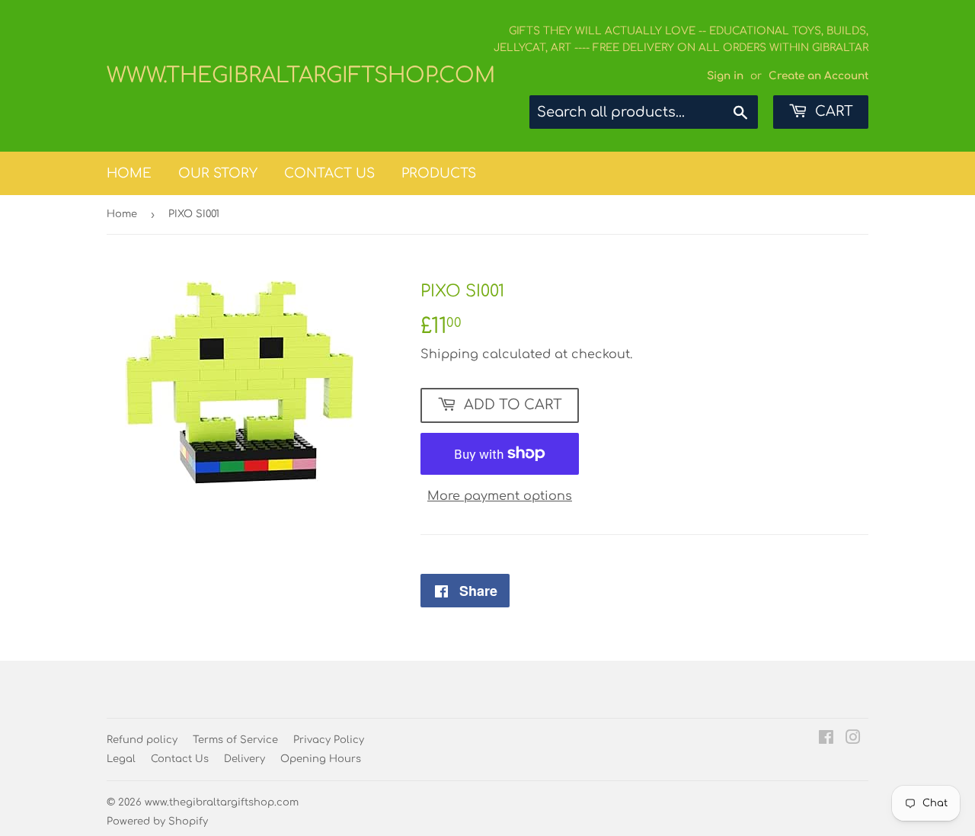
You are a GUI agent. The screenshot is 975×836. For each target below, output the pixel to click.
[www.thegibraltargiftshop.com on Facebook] (826, 739)
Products (438, 173)
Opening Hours (320, 759)
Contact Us (329, 173)
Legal (121, 759)
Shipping (449, 354)
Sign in (725, 76)
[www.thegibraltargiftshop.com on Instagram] (853, 739)
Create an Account (818, 76)
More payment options (499, 496)
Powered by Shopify (157, 821)
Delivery (244, 759)
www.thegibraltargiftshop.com (297, 75)
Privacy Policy (328, 740)
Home (129, 173)
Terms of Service (235, 740)
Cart (832, 111)
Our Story (217, 173)
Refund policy (142, 740)
